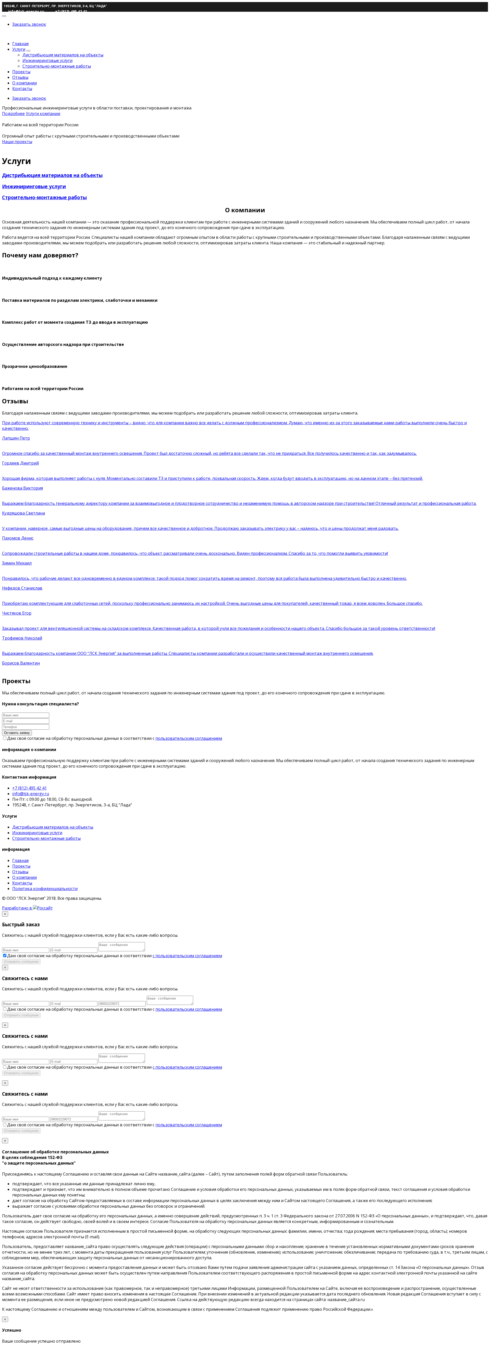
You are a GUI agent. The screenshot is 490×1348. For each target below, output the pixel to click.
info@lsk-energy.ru (30, 793)
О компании (24, 83)
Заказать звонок (29, 24)
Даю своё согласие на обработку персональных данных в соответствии (114, 955)
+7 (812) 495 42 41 (29, 788)
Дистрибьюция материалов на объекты (62, 55)
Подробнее (13, 113)
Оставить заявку (17, 733)
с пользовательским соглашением (187, 955)
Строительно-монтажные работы (56, 66)
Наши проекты (17, 141)
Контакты (22, 88)
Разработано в (17, 908)
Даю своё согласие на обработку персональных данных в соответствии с (114, 738)
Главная (20, 43)
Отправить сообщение (21, 962)
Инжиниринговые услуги (47, 60)
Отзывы (20, 77)
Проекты (21, 71)
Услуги (18, 49)
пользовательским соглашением (188, 738)
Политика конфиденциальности (45, 888)
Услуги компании (43, 113)
